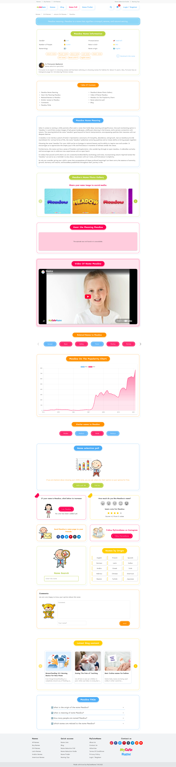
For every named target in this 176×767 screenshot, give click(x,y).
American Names (38, 757)
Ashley (81, 344)
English (99, 558)
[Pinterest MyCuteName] (124, 743)
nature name (51, 54)
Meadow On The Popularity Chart (102, 97)
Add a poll (80, 485)
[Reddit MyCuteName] (137, 743)
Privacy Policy (94, 754)
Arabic (99, 568)
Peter (97, 344)
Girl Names (57, 1)
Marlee (128, 344)
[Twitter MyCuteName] (120, 743)
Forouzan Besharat (55, 64)
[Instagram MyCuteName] (111, 743)
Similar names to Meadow (50, 100)
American (130, 574)
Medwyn (113, 433)
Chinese (115, 574)
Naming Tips (136, 1)
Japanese (130, 579)
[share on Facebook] (58, 537)
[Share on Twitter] (66, 537)
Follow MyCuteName (122, 536)
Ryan (66, 344)
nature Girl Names (60, 14)
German (99, 563)
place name (75, 54)
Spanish (130, 558)
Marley (113, 344)
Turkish (114, 579)
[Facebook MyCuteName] (115, 743)
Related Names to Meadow (50, 97)
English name (85, 57)
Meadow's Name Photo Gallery (101, 92)
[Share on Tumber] (75, 537)
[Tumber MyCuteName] (128, 743)
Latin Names (36, 751)
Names (38, 1)
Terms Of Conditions (96, 751)
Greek (114, 568)
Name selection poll (97, 100)
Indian (130, 563)
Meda (97, 433)
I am (66, 509)
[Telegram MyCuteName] (132, 743)
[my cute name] (126, 751)
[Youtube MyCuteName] (141, 743)
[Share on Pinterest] (71, 537)
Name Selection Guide (122, 1)
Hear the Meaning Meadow (50, 95)
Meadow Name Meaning (49, 92)
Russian (99, 579)
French (114, 558)
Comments (45, 102)
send (124, 623)
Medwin (81, 433)
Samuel (50, 344)
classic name (97, 54)
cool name (85, 54)
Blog (92, 102)
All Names (35, 742)
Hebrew (99, 574)
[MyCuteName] (41, 7)
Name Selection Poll (68, 748)
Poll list (97, 485)
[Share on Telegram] (79, 537)
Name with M (73, 57)
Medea (65, 433)
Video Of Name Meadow (99, 95)
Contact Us (93, 745)
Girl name (62, 57)
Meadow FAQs (46, 105)
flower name (63, 54)
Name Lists (64, 742)
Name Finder (65, 754)
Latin (115, 563)
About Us (92, 742)
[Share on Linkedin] (62, 537)
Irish (130, 568)
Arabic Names (37, 754)
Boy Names (47, 1)
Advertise (93, 748)
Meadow (72, 14)
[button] (40, 201)
